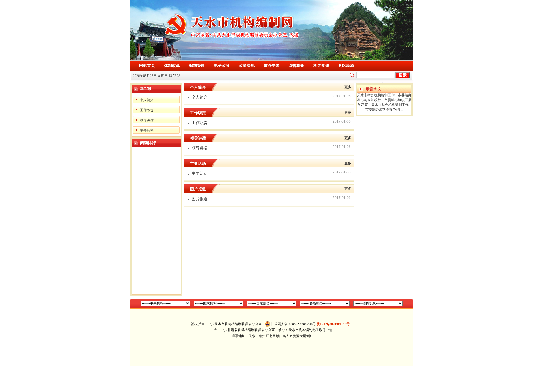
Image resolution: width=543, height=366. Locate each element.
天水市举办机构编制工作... (377, 95)
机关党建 (321, 66)
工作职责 (147, 110)
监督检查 (296, 66)
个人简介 (147, 100)
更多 (347, 87)
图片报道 (200, 199)
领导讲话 (147, 120)
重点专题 (271, 66)
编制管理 (197, 66)
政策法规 (247, 66)
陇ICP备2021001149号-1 (335, 324)
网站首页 (147, 66)
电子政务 (222, 66)
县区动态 (346, 66)
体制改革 (172, 66)
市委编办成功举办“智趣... (384, 110)
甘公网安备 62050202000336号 (293, 324)
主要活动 (147, 130)
